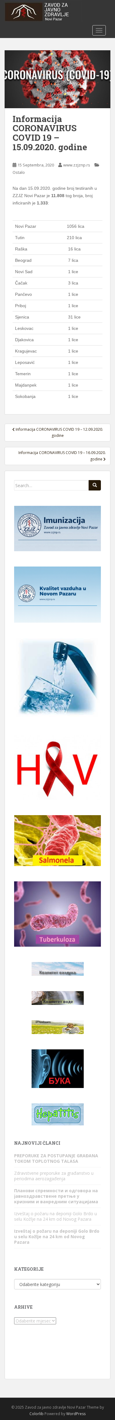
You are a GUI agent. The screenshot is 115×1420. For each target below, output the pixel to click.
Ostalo (19, 172)
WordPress (76, 1413)
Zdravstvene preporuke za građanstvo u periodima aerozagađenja (54, 1175)
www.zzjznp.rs (76, 165)
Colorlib (36, 1413)
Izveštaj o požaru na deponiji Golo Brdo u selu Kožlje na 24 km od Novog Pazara (55, 1216)
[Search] (95, 485)
